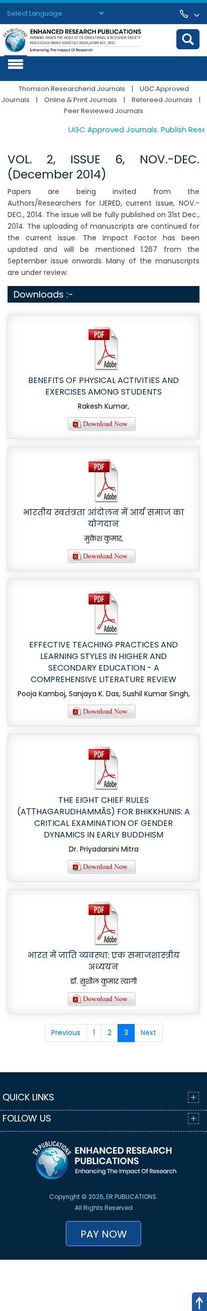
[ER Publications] (72, 39)
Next (148, 1032)
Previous (65, 1032)
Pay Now (103, 1234)
